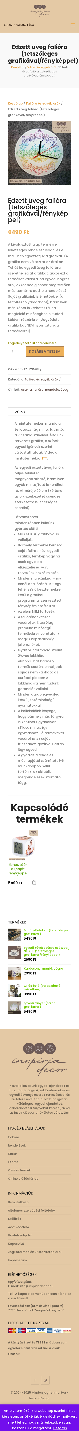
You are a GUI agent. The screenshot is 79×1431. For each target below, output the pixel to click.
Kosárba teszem (44, 351)
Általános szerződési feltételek (31, 1210)
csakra (26, 389)
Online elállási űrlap (23, 1178)
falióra (38, 389)
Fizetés (13, 1162)
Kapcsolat (16, 1244)
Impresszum (17, 1260)
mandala (52, 389)
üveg (64, 389)
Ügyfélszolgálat (20, 1235)
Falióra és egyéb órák (42, 67)
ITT (44, 458)
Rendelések (17, 1145)
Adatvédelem (18, 1227)
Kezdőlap (17, 67)
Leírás (20, 411)
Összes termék (19, 1170)
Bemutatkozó (18, 1202)
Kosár (12, 1154)
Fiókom (13, 1137)
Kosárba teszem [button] (34, 882)
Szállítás (14, 1219)
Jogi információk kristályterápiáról (35, 1252)
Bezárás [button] (60, 1428)
